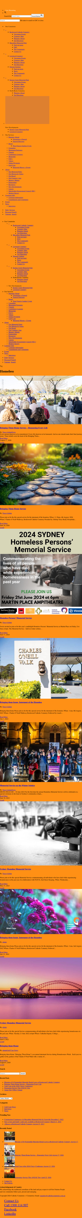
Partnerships (13, 334)
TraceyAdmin (7, 432)
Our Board (12, 328)
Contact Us (21, 243)
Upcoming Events (23, 227)
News (19, 260)
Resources (12, 336)
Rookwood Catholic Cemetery (23, 225)
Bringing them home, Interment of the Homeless (21, 702)
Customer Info (9, 346)
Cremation (12, 303)
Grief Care (12, 319)
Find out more (22, 237)
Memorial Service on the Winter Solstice (17, 785)
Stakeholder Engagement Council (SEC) (22, 342)
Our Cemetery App (15, 330)
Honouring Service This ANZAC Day (17, 1088)
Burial (11, 299)
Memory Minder (14, 332)
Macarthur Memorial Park (21, 235)
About (6, 322)
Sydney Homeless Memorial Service (15, 869)
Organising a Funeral (20, 295)
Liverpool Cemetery (19, 247)
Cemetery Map (22, 229)
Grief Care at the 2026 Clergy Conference (18, 1086)
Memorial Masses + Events (22, 320)
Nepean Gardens (18, 256)
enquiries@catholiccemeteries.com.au (52, 1195)
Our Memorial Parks (15, 324)
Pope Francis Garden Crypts (22, 301)
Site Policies (8, 1183)
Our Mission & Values (16, 326)
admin (4, 942)
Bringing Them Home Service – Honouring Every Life (24, 428)
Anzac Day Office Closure (13, 1090)
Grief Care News (12, 1050)
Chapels (11, 307)
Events (6, 351)
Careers (11, 340)
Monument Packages (16, 305)
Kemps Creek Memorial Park (23, 268)
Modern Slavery (14, 344)
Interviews (7, 1109)
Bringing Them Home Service (13, 509)
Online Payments (14, 317)
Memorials (12, 311)
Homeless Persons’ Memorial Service (16, 618)
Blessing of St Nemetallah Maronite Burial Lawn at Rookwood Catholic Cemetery (32, 1082)
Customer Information (16, 348)
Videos (11, 315)
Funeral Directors (19, 297)
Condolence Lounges (16, 309)
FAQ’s (11, 313)
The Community (22, 241)
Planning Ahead (22, 231)
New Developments (15, 338)
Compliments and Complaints (19, 349)
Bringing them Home (9, 1046)
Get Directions (22, 233)
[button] (5, 13)
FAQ (18, 239)
